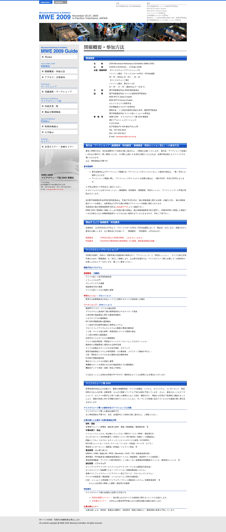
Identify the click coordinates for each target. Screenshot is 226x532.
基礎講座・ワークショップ (59, 91)
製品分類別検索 (59, 112)
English (60, 2)
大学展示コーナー (99, 501)
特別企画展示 (59, 126)
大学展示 (59, 132)
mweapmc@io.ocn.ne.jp (54, 189)
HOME (59, 57)
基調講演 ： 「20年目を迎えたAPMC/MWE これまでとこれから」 (115, 238)
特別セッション (90, 296)
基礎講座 (87, 273)
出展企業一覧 (59, 106)
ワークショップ (90, 305)
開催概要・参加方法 (59, 71)
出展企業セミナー (91, 506)
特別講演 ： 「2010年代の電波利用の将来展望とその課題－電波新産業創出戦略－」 (122, 241)
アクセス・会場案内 (59, 77)
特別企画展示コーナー (101, 498)
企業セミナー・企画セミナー (59, 146)
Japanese (45, 2)
